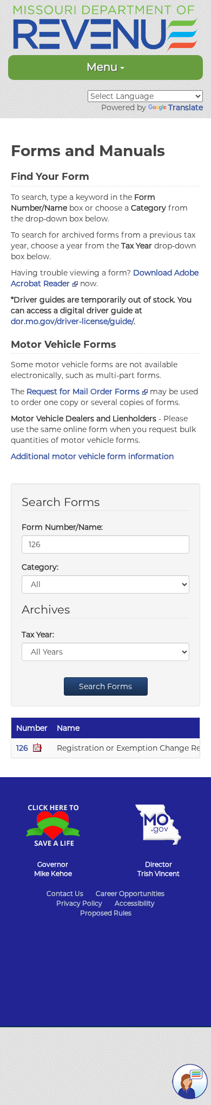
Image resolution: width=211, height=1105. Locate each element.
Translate (185, 107)
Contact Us (65, 894)
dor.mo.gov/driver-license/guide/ (72, 321)
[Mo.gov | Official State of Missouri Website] (158, 819)
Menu (103, 66)
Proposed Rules (105, 913)
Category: (40, 567)
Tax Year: (38, 634)
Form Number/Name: (62, 527)
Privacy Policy (79, 903)
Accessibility (135, 903)
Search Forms (105, 686)
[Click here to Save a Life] (52, 819)
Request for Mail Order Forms (83, 391)
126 (23, 748)
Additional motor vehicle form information (92, 456)
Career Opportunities (130, 894)
